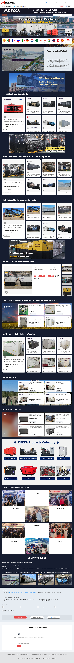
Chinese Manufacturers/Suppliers (23, 654)
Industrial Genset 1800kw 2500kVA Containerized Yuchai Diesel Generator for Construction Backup (48, 175)
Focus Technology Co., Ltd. (29, 658)
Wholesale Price (38, 654)
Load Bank (27, 592)
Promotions (43, 15)
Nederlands (37, 655)
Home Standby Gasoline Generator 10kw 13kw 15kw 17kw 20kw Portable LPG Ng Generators (63, 427)
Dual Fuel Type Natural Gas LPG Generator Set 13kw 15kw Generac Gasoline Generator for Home (35, 415)
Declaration (49, 658)
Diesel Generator (12, 592)
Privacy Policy (54, 658)
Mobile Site (62, 654)
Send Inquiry (61, 6)
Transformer (30, 593)
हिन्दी (50, 655)
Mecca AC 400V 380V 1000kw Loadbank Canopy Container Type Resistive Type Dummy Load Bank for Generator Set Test (35, 318)
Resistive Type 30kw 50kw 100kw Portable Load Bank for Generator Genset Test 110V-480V (35, 306)
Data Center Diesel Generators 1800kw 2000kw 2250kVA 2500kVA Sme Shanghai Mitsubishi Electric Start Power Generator (13, 183)
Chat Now (68, 6)
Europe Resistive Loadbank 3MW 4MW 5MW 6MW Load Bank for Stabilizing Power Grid (13, 360)
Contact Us (37, 15)
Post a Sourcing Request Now (42, 645)
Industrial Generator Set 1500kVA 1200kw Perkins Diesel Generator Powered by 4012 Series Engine (48, 112)
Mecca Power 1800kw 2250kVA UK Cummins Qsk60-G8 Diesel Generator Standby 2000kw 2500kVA (33, 112)
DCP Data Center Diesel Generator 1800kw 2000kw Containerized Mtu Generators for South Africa (48, 130)
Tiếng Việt (61, 655)
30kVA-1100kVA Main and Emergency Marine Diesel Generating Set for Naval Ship (63, 395)
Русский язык (25, 655)
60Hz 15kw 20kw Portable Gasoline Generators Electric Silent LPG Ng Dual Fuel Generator (63, 415)
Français (20, 655)
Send (19, 645)
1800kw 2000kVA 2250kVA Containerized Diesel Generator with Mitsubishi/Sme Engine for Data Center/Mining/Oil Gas (12, 226)
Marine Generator (32, 592)
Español (12, 655)
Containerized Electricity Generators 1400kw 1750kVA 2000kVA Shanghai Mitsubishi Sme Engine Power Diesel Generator (33, 175)
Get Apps (65, 2)
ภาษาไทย (54, 655)
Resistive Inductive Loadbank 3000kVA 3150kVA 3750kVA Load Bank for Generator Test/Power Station (33, 352)
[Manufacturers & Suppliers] (8, 2)
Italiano (29, 655)
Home (5, 15)
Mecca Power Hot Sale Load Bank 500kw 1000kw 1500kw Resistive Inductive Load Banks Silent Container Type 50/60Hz (62, 306)
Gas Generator (12, 593)
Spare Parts (25, 593)
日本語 (48, 655)
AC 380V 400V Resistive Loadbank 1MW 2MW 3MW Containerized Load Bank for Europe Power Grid (48, 352)
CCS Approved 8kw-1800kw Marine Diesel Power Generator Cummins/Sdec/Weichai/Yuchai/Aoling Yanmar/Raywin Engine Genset (36, 383)
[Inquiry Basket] (61, 2)
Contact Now (7, 129)
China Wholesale (32, 654)
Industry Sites (44, 654)
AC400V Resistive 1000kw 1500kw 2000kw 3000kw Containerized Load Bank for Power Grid (64, 352)
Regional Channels (51, 654)
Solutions (24, 15)
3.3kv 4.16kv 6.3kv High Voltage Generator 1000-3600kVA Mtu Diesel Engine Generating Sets (48, 237)
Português (16, 655)
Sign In (47, 2)
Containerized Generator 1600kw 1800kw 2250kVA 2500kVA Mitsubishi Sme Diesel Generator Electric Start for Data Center (64, 112)
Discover (30, 15)
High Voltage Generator (20, 592)
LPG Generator (6, 593)
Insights (66, 654)
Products (11, 15)
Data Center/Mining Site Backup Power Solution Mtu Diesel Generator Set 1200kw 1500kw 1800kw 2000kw (48, 193)
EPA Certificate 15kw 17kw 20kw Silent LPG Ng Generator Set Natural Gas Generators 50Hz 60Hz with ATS (36, 427)
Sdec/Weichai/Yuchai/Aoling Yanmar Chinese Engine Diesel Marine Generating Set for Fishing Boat (35, 395)
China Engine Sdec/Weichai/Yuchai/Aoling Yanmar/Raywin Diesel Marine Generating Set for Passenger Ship (62, 383)
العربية (41, 655)
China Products (14, 654)
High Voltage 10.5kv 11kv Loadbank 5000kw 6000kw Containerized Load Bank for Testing (32, 371)
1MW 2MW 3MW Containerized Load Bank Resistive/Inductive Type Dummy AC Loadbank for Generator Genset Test (48, 371)
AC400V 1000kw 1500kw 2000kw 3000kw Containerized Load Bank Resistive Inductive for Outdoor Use (64, 371)
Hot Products (9, 654)
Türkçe (58, 655)
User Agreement (43, 658)
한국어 (45, 655)
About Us (17, 15)
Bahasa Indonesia (67, 655)
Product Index (57, 654)
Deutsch (33, 655)
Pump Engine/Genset (19, 593)
